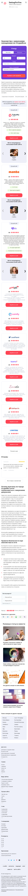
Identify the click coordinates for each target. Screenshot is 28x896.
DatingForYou (15, 2)
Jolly (2, 797)
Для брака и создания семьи (7, 749)
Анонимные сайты (5, 784)
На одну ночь (4, 756)
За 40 (2, 840)
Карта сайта (17, 869)
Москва (5, 718)
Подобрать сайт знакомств (14, 75)
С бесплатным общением (7, 779)
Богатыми (3, 825)
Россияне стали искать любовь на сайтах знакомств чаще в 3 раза (12, 643)
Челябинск (5, 724)
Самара (16, 724)
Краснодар (17, 733)
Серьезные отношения (8, 96)
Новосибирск (6, 720)
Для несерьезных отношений (8, 753)
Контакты (11, 866)
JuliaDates (3, 799)
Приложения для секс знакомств (8, 853)
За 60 (2, 846)
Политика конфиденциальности (8, 889)
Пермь (16, 731)
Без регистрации (19, 96)
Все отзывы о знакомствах (14, 480)
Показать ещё (14, 451)
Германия (3, 766)
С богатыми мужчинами (6, 816)
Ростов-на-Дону (18, 726)
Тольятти (5, 737)
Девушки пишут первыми (7, 786)
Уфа (4, 729)
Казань (4, 722)
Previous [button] (1, 468)
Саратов (5, 735)
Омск (4, 726)
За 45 (2, 842)
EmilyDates (3, 801)
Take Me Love (4, 794)
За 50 (2, 844)
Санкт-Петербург (18, 718)
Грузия (2, 770)
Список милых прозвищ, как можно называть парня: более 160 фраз (13, 706)
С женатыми (4, 812)
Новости (9, 869)
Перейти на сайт (14, 138)
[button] (25, 153)
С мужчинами (4, 811)
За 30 (2, 838)
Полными (3, 824)
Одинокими (4, 827)
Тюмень (16, 735)
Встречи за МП (4, 751)
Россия (2, 764)
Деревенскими (4, 829)
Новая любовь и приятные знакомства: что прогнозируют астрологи (14, 664)
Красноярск (17, 729)
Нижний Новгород (19, 722)
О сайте (5, 866)
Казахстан (3, 768)
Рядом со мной (4, 783)
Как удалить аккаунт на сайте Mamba (13, 685)
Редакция (18, 866)
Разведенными (4, 831)
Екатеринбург (17, 720)
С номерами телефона (6, 781)
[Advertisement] (14, 22)
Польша (3, 771)
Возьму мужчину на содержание (8, 755)
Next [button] (26, 468)
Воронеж (5, 731)
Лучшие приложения (6, 855)
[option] (14, 468)
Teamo (2, 796)
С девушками (4, 809)
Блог (23, 866)
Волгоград (5, 733)
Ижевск (16, 737)
